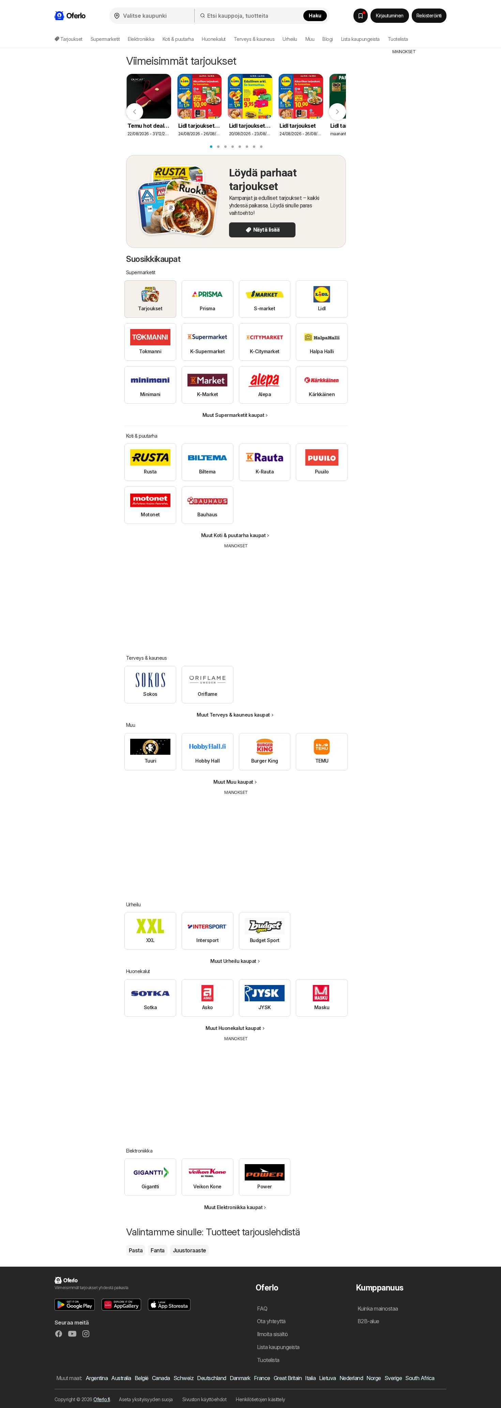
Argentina (97, 1378)
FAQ (262, 1308)
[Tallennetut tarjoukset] (360, 16)
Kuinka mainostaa (378, 1308)
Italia (310, 1378)
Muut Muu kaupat (233, 782)
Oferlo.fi (101, 1399)
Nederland (351, 1378)
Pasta (135, 1250)
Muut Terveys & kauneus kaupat (233, 715)
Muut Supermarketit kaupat (233, 415)
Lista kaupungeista (360, 39)
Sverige (393, 1378)
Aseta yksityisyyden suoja (145, 1399)
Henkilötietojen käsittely (260, 1399)
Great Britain (288, 1378)
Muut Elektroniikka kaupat (233, 1207)
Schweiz (183, 1378)
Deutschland (211, 1378)
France (262, 1378)
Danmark (240, 1378)
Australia (121, 1378)
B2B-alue (368, 1321)
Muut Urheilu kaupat (233, 961)
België (142, 1378)
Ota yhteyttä (271, 1321)
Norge (373, 1378)
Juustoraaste (189, 1250)
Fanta (157, 1250)
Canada (161, 1378)
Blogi (327, 39)
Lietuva (327, 1378)
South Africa (420, 1378)
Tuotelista (398, 39)
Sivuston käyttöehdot (204, 1399)
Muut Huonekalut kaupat (233, 1028)
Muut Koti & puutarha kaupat (233, 535)
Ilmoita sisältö (272, 1334)
